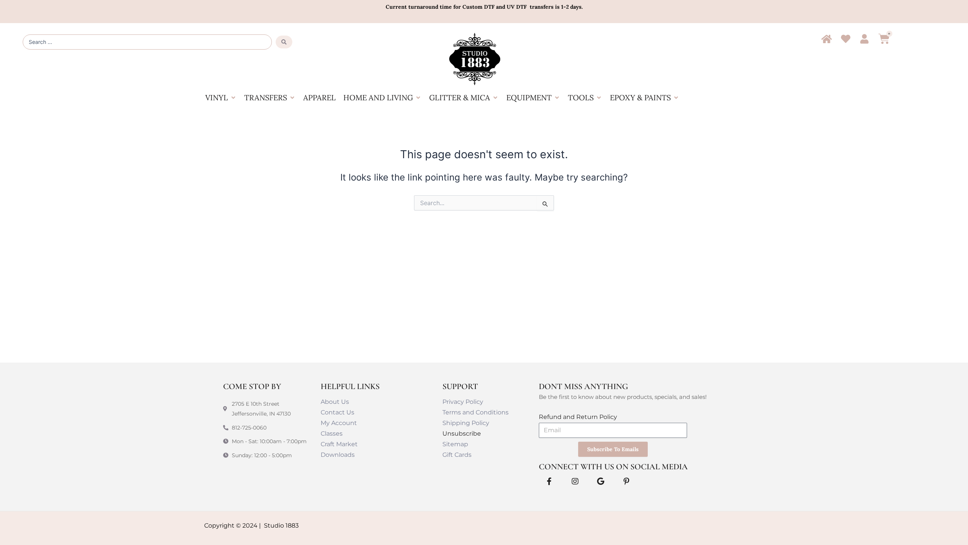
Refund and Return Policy (578, 416)
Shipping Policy (465, 423)
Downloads (338, 454)
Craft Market (339, 444)
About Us (335, 401)
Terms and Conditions (475, 412)
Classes (332, 433)
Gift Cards (457, 454)
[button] (221, 97)
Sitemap (455, 444)
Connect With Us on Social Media (613, 467)
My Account (339, 423)
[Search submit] (284, 42)
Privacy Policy (462, 401)
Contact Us (337, 412)
